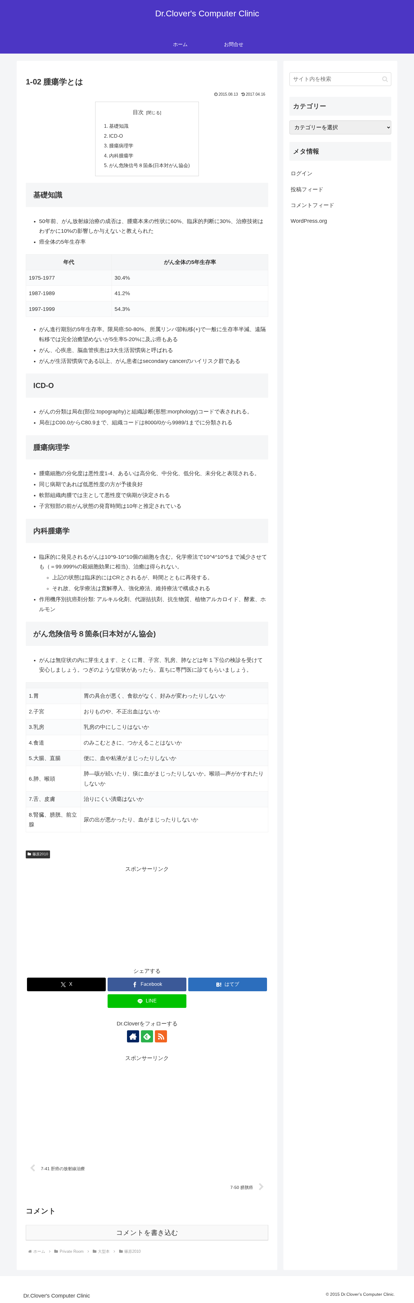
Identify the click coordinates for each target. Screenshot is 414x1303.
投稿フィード (307, 189)
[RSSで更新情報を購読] (161, 1036)
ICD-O (116, 136)
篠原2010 (40, 854)
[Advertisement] (147, 916)
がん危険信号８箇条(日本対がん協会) (149, 165)
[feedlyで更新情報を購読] (147, 1036)
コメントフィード (312, 205)
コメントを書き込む (147, 1232)
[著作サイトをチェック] (133, 1036)
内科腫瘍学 (121, 155)
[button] (385, 79)
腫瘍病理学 (121, 145)
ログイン (301, 173)
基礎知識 (119, 126)
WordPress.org (309, 221)
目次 (138, 112)
